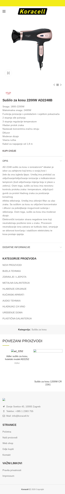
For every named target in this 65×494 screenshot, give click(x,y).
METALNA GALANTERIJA (16, 283)
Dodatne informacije (16, 247)
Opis (5, 161)
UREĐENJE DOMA (12, 312)
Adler (17, 363)
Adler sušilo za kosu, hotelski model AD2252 (17, 357)
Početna (6, 431)
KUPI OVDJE (9, 151)
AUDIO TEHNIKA (11, 300)
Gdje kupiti (8, 449)
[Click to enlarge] (8, 73)
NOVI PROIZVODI (12, 265)
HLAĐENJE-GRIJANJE (14, 289)
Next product (60, 84)
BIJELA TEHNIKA (11, 271)
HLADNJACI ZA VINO (13, 306)
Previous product (54, 84)
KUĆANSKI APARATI (13, 294)
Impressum (8, 475)
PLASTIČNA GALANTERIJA (17, 318)
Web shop (7, 443)
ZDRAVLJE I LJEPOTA (14, 277)
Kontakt (6, 455)
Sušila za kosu (39, 329)
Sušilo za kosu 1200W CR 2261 (48, 383)
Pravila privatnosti (11, 470)
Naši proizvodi (9, 437)
